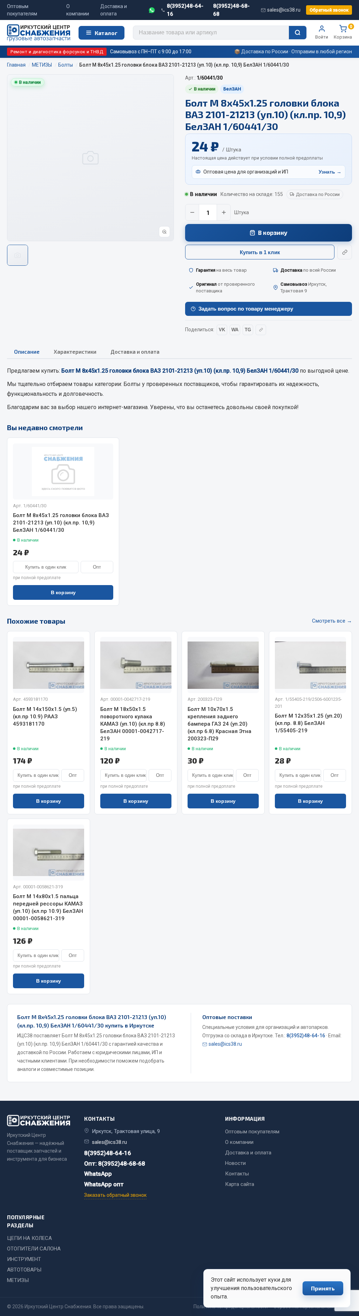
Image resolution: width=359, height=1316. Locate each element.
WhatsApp (98, 1173)
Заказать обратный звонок (115, 1195)
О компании (77, 10)
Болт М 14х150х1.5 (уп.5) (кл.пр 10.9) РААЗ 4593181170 (45, 716)
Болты (132, 384)
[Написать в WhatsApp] (151, 10)
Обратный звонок (329, 10)
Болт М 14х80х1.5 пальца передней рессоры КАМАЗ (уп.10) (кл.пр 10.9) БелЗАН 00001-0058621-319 (48, 907)
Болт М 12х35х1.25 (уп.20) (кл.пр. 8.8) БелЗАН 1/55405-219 (308, 723)
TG (248, 329)
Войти (321, 37)
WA (234, 329)
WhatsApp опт (104, 1184)
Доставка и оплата (113, 10)
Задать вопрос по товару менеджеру (245, 309)
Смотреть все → (332, 621)
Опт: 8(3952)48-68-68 (114, 1163)
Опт (97, 567)
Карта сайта (239, 1184)
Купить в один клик (45, 567)
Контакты (237, 1174)
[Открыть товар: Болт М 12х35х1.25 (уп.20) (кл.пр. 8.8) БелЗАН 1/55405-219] (310, 665)
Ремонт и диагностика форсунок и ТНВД (57, 51)
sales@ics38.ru (283, 10)
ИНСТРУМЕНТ (24, 1259)
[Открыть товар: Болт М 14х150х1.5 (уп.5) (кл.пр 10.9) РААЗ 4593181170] (48, 665)
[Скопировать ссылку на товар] (344, 252)
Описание (27, 351)
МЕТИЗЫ (18, 1280)
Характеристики (75, 351)
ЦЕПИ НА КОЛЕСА (29, 1238)
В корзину (272, 232)
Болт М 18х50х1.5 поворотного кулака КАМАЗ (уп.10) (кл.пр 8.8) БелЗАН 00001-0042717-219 (132, 724)
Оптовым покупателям (22, 10)
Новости (235, 1163)
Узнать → (330, 172)
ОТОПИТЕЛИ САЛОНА (34, 1249)
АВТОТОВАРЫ (24, 1270)
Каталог (106, 32)
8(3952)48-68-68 (231, 10)
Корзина (343, 32)
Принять (323, 1288)
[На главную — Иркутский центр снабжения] (38, 32)
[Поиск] (297, 32)
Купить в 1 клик (260, 252)
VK (222, 329)
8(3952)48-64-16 (185, 10)
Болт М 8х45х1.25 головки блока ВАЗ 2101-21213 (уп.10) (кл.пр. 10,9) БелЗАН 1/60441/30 (61, 522)
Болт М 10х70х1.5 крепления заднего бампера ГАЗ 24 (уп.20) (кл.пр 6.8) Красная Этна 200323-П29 (219, 724)
